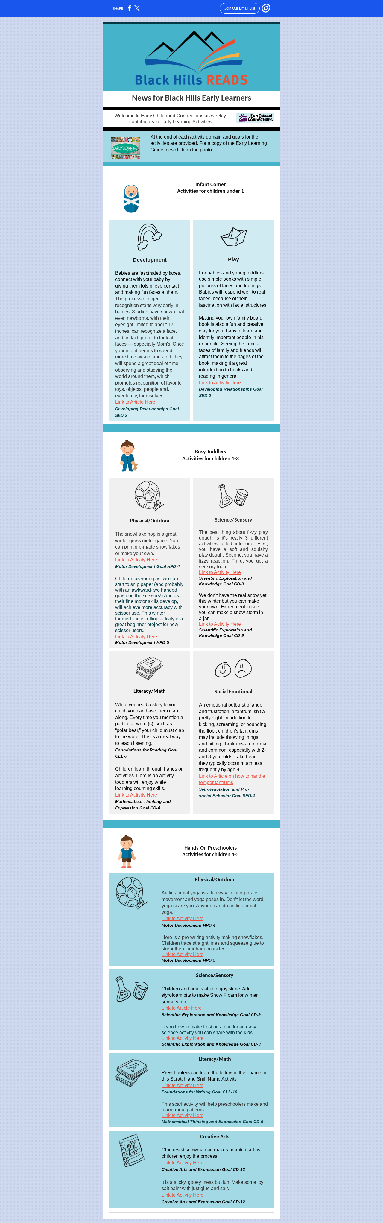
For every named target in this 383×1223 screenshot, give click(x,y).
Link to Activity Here (220, 382)
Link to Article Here (135, 402)
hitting (214, 743)
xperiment (234, 606)
